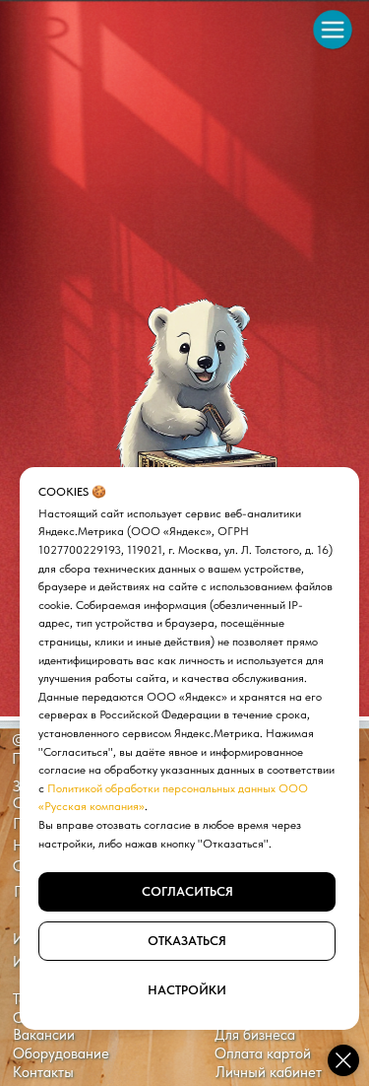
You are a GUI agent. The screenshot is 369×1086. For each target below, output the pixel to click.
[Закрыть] (343, 1060)
